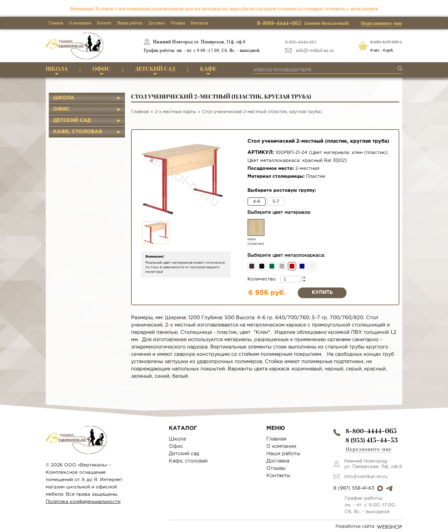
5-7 (275, 201)
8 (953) (372, 440)
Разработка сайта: (355, 526)
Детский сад (155, 68)
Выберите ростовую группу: (281, 190)
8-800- (371, 431)
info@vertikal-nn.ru (315, 50)
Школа (57, 68)
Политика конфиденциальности (83, 502)
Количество (262, 279)
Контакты (199, 22)
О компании (80, 22)
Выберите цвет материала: (279, 212)
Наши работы (129, 22)
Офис (101, 68)
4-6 (256, 201)
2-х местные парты (175, 112)
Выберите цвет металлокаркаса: (286, 255)
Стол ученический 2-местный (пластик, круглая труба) (262, 112)
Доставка (156, 22)
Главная (56, 22)
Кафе (208, 68)
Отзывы (178, 22)
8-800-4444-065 (301, 42)
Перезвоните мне (381, 23)
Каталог (104, 22)
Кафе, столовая (77, 132)
